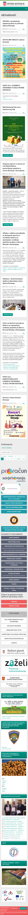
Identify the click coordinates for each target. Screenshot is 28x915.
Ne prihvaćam (14, 908)
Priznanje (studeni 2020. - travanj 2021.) (13, 834)
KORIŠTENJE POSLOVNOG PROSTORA (14, 634)
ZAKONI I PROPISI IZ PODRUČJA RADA (14, 589)
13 (14, 459)
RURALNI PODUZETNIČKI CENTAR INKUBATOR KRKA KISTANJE (14, 529)
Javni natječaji (7, 448)
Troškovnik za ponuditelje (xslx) (10, 369)
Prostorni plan (14, 542)
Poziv (4, 97)
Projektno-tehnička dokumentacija (11, 365)
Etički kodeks (14, 614)
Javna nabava (14, 538)
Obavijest (4, 781)
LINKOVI (14, 643)
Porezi (14, 584)
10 (5, 459)
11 (8, 459)
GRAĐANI (14, 601)
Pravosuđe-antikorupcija (14, 548)
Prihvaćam (23, 908)
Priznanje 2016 (16, 838)
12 (11, 459)
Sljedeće (19, 459)
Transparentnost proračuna (14, 498)
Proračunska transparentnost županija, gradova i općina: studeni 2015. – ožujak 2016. (13, 829)
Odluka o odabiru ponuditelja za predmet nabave (13, 270)
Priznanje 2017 (7, 838)
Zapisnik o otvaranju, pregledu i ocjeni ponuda (14, 267)
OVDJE (16, 32)
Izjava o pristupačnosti (14, 503)
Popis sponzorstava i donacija (14, 554)
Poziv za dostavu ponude (9, 364)
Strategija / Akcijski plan (14, 569)
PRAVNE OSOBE (14, 606)
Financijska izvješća (14, 559)
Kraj (24, 459)
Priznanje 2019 (7, 836)
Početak (4, 456)
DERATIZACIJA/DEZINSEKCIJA (14, 638)
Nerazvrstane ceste (14, 630)
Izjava (3, 784)
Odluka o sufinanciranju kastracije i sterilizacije (13, 716)
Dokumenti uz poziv (7, 99)
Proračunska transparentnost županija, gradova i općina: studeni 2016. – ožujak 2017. (13, 825)
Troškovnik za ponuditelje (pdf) (10, 367)
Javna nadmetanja (14, 511)
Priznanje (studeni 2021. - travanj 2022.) (13, 832)
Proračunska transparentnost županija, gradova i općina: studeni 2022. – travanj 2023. (14, 818)
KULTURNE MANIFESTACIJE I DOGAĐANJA (14, 620)
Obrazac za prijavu (6, 748)
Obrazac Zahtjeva (6, 718)
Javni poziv (4, 747)
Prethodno (10, 456)
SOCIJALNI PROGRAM (14, 626)
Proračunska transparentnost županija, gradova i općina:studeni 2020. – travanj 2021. (13, 822)
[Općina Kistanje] (14, 3)
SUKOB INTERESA (14, 574)
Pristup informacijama (14, 507)
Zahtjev (4, 782)
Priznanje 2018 (16, 836)
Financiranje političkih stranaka (14, 564)
